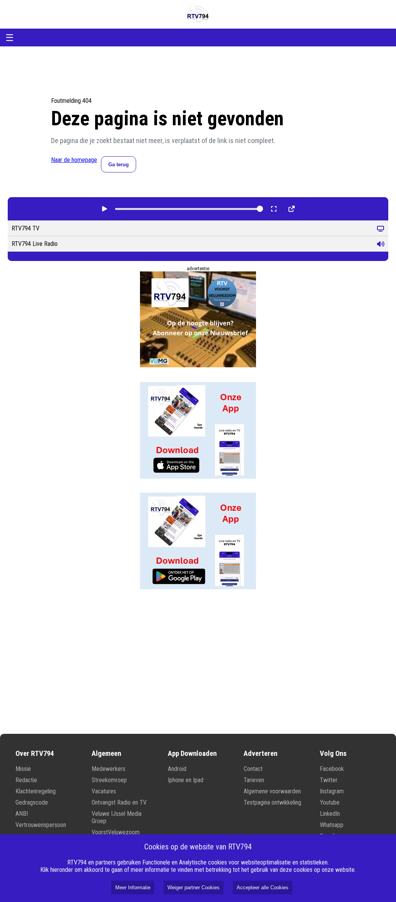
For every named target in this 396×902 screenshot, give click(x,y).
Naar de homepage (74, 160)
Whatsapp (331, 825)
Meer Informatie (132, 887)
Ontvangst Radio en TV (119, 802)
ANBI (21, 813)
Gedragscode (31, 802)
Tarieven (254, 780)
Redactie (26, 780)
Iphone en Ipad (185, 780)
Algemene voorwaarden (272, 791)
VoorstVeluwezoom (116, 832)
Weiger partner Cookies (193, 887)
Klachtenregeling (35, 791)
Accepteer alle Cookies (262, 887)
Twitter (329, 780)
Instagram (332, 791)
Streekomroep (109, 780)
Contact (253, 768)
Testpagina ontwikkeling (272, 802)
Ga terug (118, 164)
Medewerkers (108, 768)
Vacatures (104, 791)
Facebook (332, 768)
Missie (23, 768)
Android (177, 768)
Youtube (330, 802)
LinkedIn (330, 813)
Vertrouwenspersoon (40, 825)
